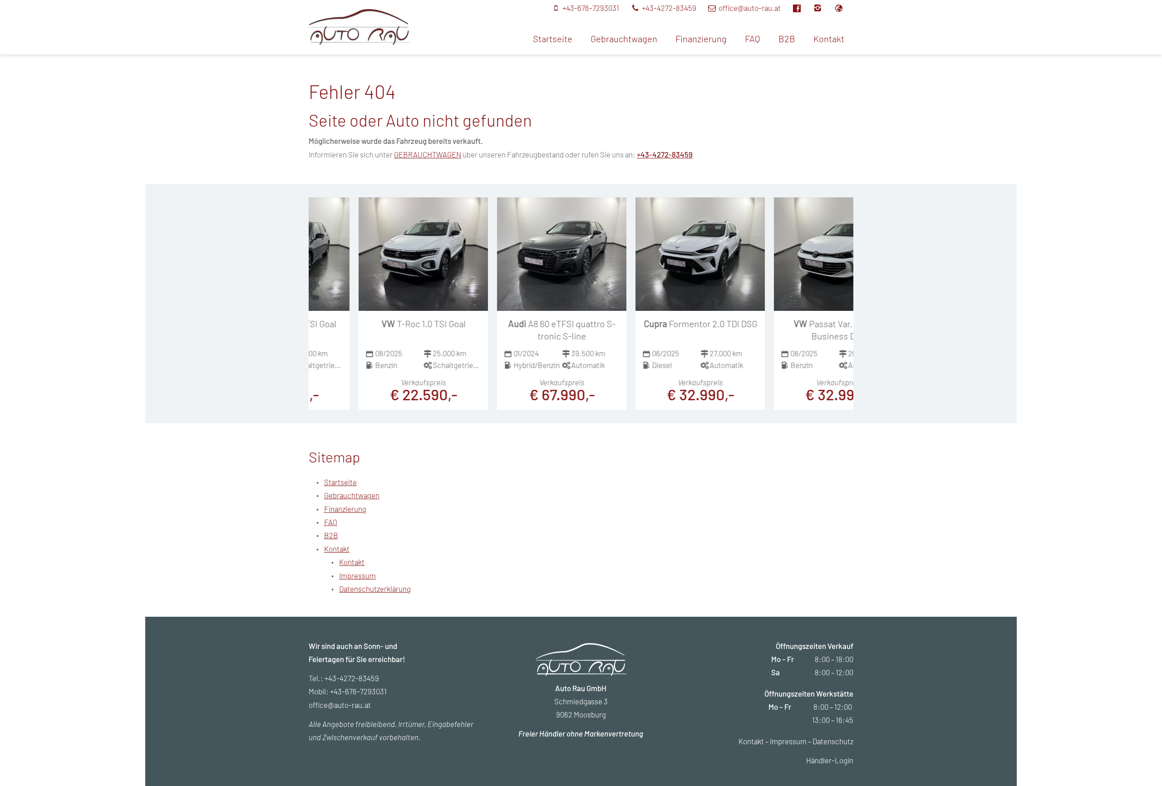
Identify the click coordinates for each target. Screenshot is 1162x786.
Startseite (552, 38)
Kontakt (828, 38)
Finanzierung (701, 38)
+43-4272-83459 (665, 154)
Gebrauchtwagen (624, 38)
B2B (786, 38)
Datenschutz (832, 741)
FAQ (752, 38)
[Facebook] (801, 7)
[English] (843, 7)
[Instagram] (823, 7)
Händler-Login (829, 760)
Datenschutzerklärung (375, 588)
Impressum (357, 575)
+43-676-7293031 (358, 691)
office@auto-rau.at (340, 704)
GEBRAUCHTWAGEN (427, 154)
